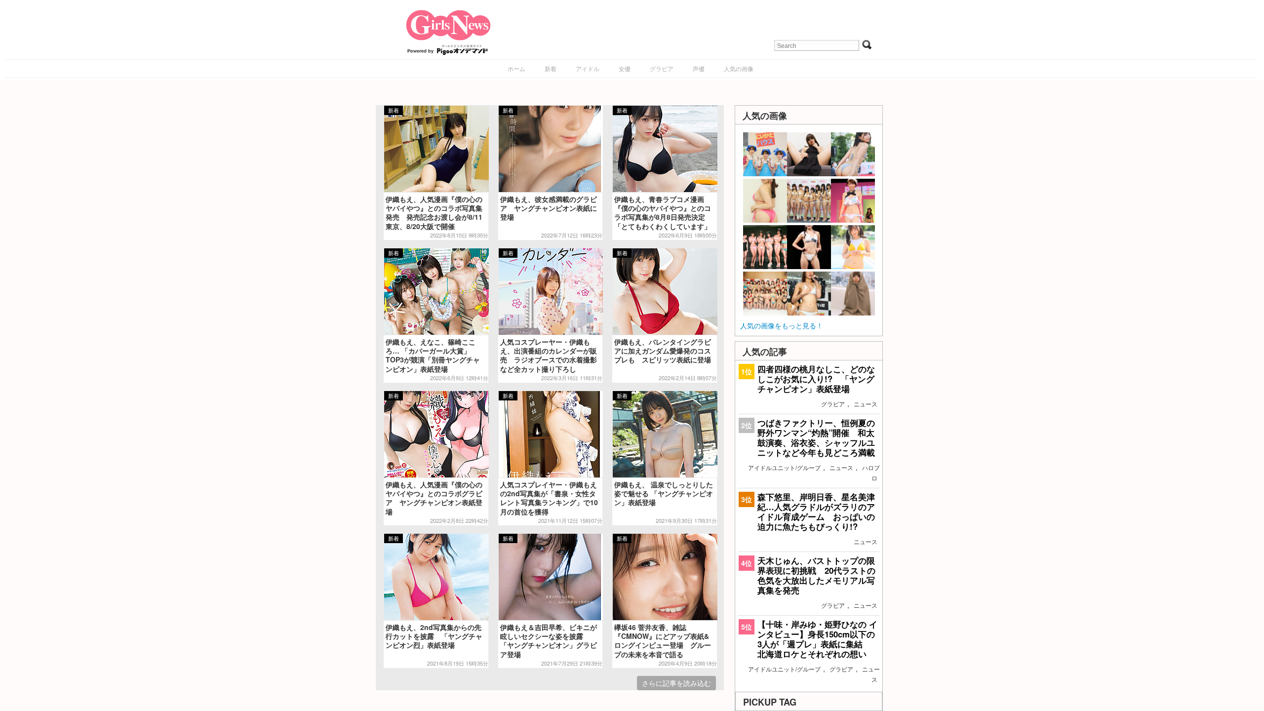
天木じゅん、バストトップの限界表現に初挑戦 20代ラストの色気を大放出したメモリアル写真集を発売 (816, 575)
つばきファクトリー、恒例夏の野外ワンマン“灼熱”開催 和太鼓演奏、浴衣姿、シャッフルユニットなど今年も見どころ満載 (816, 437)
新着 (550, 68)
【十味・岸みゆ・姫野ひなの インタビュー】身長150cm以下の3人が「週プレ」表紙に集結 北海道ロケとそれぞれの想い (817, 639)
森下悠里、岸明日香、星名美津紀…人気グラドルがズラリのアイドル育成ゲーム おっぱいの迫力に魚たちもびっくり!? (816, 511)
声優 (699, 68)
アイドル (587, 68)
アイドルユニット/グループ (784, 467)
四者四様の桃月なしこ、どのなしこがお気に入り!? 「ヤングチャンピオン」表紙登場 (816, 378)
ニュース (865, 403)
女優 (625, 68)
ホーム (516, 68)
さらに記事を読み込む (676, 683)
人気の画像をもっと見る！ (781, 325)
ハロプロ (871, 472)
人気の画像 (738, 68)
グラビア (661, 68)
